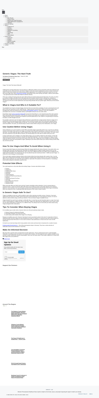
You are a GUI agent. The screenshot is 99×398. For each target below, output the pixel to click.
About (6, 16)
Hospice (9, 38)
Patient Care (8, 36)
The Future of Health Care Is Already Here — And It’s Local (18, 339)
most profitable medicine (32, 110)
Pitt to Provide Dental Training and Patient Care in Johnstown (18, 364)
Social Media (10, 35)
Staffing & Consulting (12, 30)
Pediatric (9, 40)
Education (9, 29)
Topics (6, 25)
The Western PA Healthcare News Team (11, 76)
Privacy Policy (10, 19)
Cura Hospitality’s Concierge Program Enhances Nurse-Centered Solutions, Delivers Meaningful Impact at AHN (18, 351)
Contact (6, 45)
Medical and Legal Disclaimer (14, 20)
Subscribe (21, 252)
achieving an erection (21, 93)
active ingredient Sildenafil (18, 114)
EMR (8, 33)
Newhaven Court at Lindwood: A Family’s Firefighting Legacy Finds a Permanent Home (19, 376)
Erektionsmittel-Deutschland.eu (10, 225)
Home (6, 15)
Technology (10, 32)
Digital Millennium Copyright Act (15, 21)
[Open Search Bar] (3, 10)
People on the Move (9, 43)
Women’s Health (11, 41)
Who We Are (10, 18)
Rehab (9, 31)
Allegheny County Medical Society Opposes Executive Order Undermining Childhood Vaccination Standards (18, 326)
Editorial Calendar (9, 24)
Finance (9, 27)
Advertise (9, 22)
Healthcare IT (10, 26)
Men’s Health (10, 42)
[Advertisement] (49, 59)
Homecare (9, 37)
